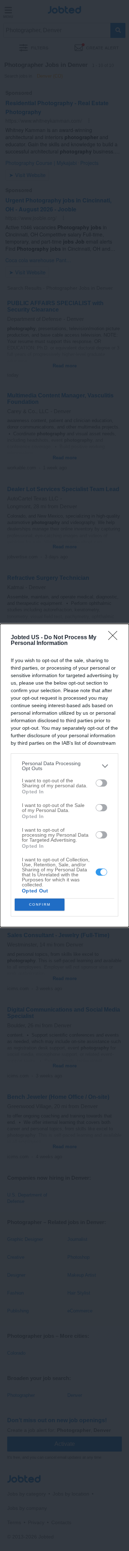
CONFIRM (40, 904)
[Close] (115, 638)
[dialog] (64, 775)
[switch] (101, 783)
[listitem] (64, 766)
